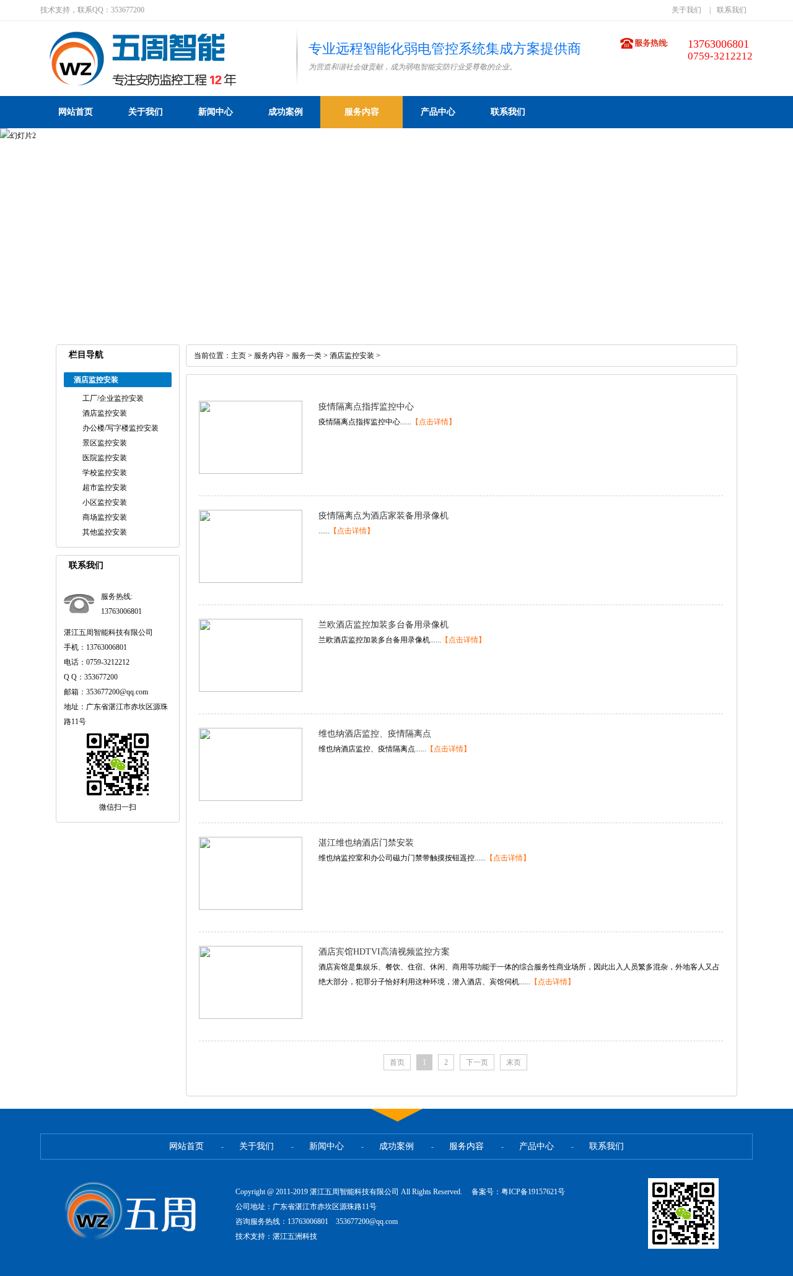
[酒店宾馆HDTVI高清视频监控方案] (250, 1016)
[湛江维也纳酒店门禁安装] (250, 907)
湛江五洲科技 (295, 1236)
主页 (238, 355)
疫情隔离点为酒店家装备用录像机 (383, 515)
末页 (513, 1062)
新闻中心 (215, 111)
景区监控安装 (104, 443)
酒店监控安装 (104, 413)
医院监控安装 (104, 457)
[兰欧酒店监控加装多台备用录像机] (250, 689)
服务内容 (361, 111)
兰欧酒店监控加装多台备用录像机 (383, 624)
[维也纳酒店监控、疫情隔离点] (250, 798)
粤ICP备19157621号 (533, 1191)
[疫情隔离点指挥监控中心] (250, 471)
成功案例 (285, 111)
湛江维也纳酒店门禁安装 (366, 842)
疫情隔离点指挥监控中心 (366, 406)
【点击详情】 (433, 421)
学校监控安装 (104, 472)
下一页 (477, 1062)
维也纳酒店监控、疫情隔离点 (374, 733)
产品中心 (438, 111)
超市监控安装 (104, 487)
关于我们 (686, 10)
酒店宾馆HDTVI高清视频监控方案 (384, 951)
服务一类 (307, 355)
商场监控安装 (104, 517)
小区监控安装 (104, 502)
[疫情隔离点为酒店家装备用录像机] (250, 580)
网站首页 (75, 111)
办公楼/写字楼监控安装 (120, 428)
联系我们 (732, 10)
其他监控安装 (104, 532)
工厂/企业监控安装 (113, 398)
